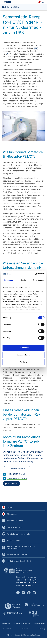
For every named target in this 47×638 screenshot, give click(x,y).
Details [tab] (23, 280)
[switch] (41, 324)
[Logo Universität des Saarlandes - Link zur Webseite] (12, 606)
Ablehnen (23, 362)
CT (8, 54)
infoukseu (27, 585)
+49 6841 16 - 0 (30, 580)
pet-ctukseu (10, 484)
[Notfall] (39, 2)
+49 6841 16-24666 (16, 474)
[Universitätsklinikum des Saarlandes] (7, 1)
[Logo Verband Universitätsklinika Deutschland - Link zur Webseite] (12, 613)
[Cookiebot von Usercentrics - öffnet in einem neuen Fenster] (34, 274)
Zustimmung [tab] (8, 280)
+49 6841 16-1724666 (17, 478)
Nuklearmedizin (10, 7)
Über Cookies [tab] (38, 280)
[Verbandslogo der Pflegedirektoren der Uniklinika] (34, 614)
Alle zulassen (23, 348)
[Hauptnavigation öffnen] (43, 7)
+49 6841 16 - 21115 (28, 583)
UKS (36, 48)
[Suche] (43, 2)
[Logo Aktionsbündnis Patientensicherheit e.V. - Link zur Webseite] (34, 605)
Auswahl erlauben (23, 355)
